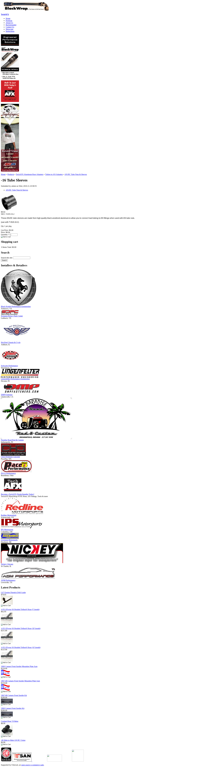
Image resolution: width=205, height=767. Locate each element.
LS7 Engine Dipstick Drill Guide (13, 592)
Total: (9, 247)
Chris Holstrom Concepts (10, 457)
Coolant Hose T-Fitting (9, 721)
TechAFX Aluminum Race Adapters (29, 174)
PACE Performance (8, 473)
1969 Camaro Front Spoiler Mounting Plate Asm (19, 666)
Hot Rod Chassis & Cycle (10, 342)
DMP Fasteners (6, 395)
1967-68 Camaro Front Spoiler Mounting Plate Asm (20, 681)
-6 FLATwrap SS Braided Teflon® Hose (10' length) (20, 647)
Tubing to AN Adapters (54, 174)
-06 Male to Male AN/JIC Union (13, 740)
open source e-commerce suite (32, 765)
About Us (9, 23)
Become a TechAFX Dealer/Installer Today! (17, 494)
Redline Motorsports (8, 515)
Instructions (10, 31)
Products (9, 21)
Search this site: (7, 258)
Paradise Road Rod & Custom (12, 440)
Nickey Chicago (7, 564)
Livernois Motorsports (9, 540)
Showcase (9, 29)
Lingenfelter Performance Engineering (15, 379)
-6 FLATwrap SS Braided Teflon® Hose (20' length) (20, 628)
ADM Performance (8, 580)
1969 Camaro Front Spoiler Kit (12, 708)
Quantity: (5, 235)
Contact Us (10, 27)
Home (8, 18)
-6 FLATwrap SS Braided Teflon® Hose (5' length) (20, 609)
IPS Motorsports (7, 530)
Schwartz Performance (9, 366)
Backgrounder (11, 25)
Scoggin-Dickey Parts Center (12, 316)
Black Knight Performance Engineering (16, 306)
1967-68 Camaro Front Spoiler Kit (14, 695)
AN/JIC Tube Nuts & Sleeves (76, 174)
